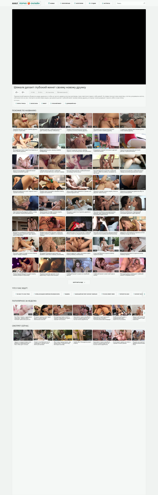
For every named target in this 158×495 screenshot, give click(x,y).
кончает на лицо (140, 294)
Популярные (66, 3)
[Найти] (144, 3)
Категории (79, 3)
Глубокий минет (56, 103)
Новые (52, 3)
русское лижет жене (109, 294)
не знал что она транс (23, 294)
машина (67, 294)
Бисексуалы (34, 103)
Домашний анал (71, 103)
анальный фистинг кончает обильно (86, 294)
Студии (93, 3)
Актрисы (107, 3)
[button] (144, 294)
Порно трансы (21, 103)
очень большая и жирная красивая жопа (47, 294)
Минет (45, 103)
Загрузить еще (78, 282)
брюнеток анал (124, 294)
